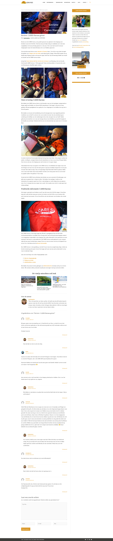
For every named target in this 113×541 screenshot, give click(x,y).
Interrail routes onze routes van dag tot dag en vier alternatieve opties (44, 288)
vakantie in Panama (42, 51)
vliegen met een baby (34, 53)
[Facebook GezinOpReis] (78, 78)
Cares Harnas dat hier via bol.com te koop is (37, 61)
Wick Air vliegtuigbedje (30, 258)
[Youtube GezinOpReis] (84, 78)
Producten (33, 10)
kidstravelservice (47, 266)
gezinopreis (30, 338)
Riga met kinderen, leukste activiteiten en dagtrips (27, 286)
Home (44, 2)
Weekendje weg (59, 2)
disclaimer (34, 539)
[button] (90, 2)
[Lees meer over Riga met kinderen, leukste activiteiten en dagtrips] (28, 279)
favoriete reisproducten (84, 45)
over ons (79, 40)
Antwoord (64, 335)
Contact (84, 2)
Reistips (73, 2)
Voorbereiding (27, 10)
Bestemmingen (50, 2)
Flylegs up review (28, 260)
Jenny (27, 351)
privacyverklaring (40, 539)
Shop (79, 2)
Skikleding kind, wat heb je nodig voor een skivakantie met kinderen (59, 286)
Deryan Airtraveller (42, 243)
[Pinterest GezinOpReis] (82, 78)
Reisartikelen (67, 2)
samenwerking (85, 41)
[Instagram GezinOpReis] (80, 78)
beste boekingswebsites (78, 47)
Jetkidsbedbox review (30, 262)
